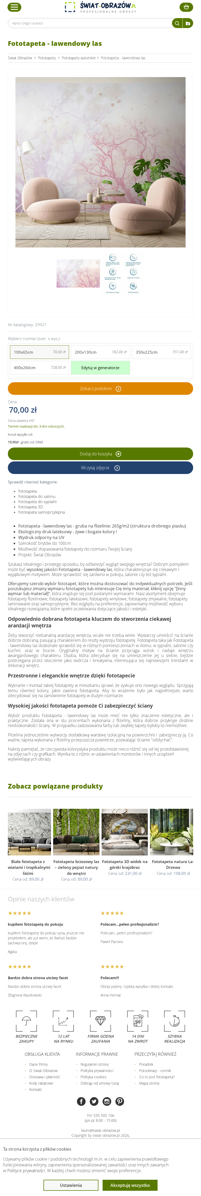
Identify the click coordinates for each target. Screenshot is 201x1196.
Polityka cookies (94, 1076)
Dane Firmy (38, 1064)
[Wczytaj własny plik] (188, 23)
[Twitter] (94, 1102)
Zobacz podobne (96, 388)
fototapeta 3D (30, 506)
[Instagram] (106, 1102)
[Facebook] (81, 1102)
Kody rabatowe (41, 1083)
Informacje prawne (97, 1054)
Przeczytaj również (155, 1054)
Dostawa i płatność (44, 1076)
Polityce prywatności (26, 1170)
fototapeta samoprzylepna (41, 512)
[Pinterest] (119, 1102)
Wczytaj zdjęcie (95, 468)
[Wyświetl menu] (14, 7)
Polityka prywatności (97, 1070)
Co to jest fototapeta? (157, 1076)
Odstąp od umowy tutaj (100, 1083)
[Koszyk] (186, 7)
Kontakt (35, 1089)
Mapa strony (149, 1083)
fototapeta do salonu (36, 496)
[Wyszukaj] (177, 23)
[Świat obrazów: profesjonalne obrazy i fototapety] (100, 7)
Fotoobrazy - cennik (155, 1070)
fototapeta (27, 491)
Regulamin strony (95, 1064)
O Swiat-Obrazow (43, 1070)
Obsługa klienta (42, 1054)
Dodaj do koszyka (96, 454)
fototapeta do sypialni (37, 501)
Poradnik (146, 1064)
